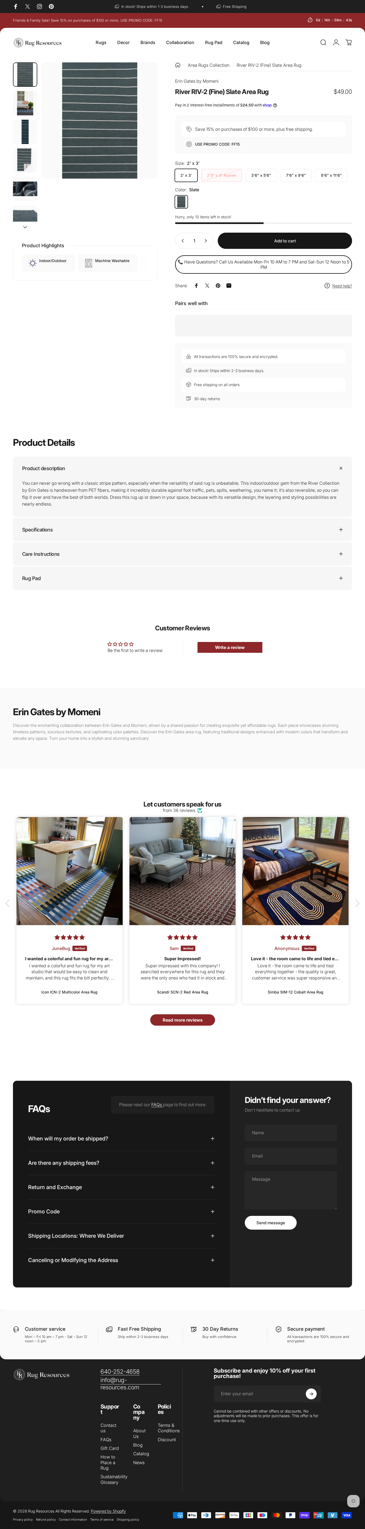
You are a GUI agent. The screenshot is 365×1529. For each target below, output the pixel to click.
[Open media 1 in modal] (100, 120)
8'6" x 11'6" (331, 175)
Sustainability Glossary (114, 1479)
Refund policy (46, 1519)
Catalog (141, 1453)
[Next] (143, 129)
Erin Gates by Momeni (197, 81)
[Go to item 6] (25, 217)
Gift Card (110, 1448)
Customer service (45, 1329)
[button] (9, 903)
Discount (167, 1439)
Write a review (230, 647)
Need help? (342, 285)
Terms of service (101, 1519)
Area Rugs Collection (208, 65)
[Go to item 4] (25, 160)
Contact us (108, 1428)
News (139, 1462)
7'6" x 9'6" (296, 175)
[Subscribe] (311, 1394)
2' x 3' (186, 175)
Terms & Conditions (169, 1428)
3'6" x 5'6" (261, 175)
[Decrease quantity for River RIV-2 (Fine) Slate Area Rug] (181, 241)
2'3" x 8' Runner (221, 175)
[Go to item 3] (25, 132)
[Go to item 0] (25, 74)
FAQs (157, 1104)
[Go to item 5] (25, 189)
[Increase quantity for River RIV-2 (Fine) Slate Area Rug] (207, 241)
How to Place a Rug (108, 1462)
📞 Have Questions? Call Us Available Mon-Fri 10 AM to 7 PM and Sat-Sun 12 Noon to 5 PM (263, 264)
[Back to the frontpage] (177, 65)
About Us (139, 1433)
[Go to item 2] (25, 103)
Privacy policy (23, 1519)
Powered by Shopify (108, 1511)
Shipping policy (128, 1519)
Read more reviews (183, 1020)
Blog (138, 1445)
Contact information (73, 1519)
